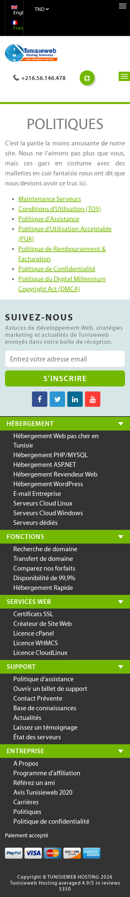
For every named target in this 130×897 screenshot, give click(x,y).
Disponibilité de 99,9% (44, 578)
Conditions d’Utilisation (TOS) (59, 209)
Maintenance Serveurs (49, 199)
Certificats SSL (33, 614)
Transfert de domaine (43, 559)
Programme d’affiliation (46, 773)
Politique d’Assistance (48, 219)
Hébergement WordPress (48, 484)
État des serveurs (37, 737)
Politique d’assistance (43, 679)
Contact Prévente (37, 698)
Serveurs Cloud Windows (48, 513)
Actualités (27, 718)
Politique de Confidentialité (56, 269)
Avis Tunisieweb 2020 (42, 792)
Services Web (29, 602)
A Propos (25, 763)
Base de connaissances (44, 708)
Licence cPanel (33, 633)
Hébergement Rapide (43, 588)
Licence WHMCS (35, 643)
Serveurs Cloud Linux (42, 503)
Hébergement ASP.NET (44, 465)
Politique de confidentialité (51, 821)
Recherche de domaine (45, 549)
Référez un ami (34, 783)
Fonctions (25, 537)
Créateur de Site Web (42, 624)
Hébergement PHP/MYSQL (50, 455)
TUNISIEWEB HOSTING (73, 877)
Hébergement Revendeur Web (55, 474)
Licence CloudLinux (40, 653)
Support (21, 667)
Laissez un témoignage (45, 727)
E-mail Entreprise (37, 494)
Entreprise (25, 751)
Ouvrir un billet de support (50, 689)
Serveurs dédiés (35, 523)
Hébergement (30, 423)
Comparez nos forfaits (44, 568)
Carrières (26, 802)
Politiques (27, 812)
